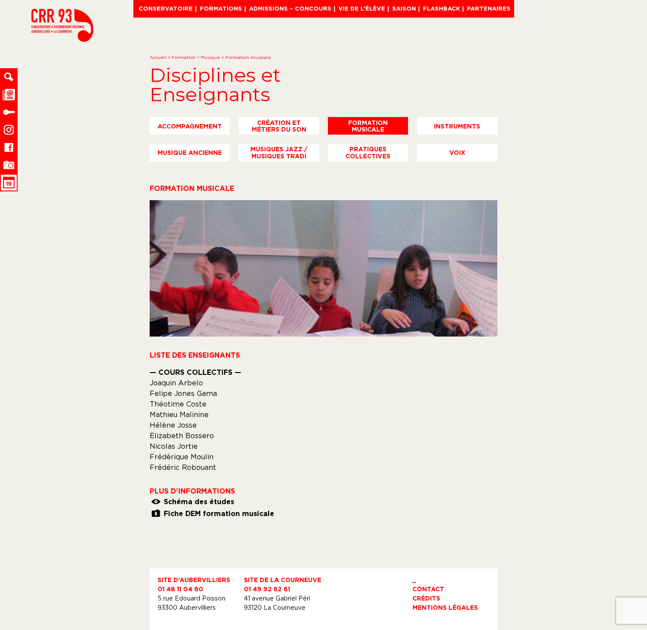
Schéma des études (199, 501)
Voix (457, 152)
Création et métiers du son (279, 125)
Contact (428, 589)
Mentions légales (445, 607)
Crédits (426, 598)
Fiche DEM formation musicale (219, 513)
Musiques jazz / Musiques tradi (278, 152)
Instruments (457, 126)
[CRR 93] (62, 39)
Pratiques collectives (368, 152)
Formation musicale (368, 125)
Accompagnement (190, 126)
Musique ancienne (190, 152)
